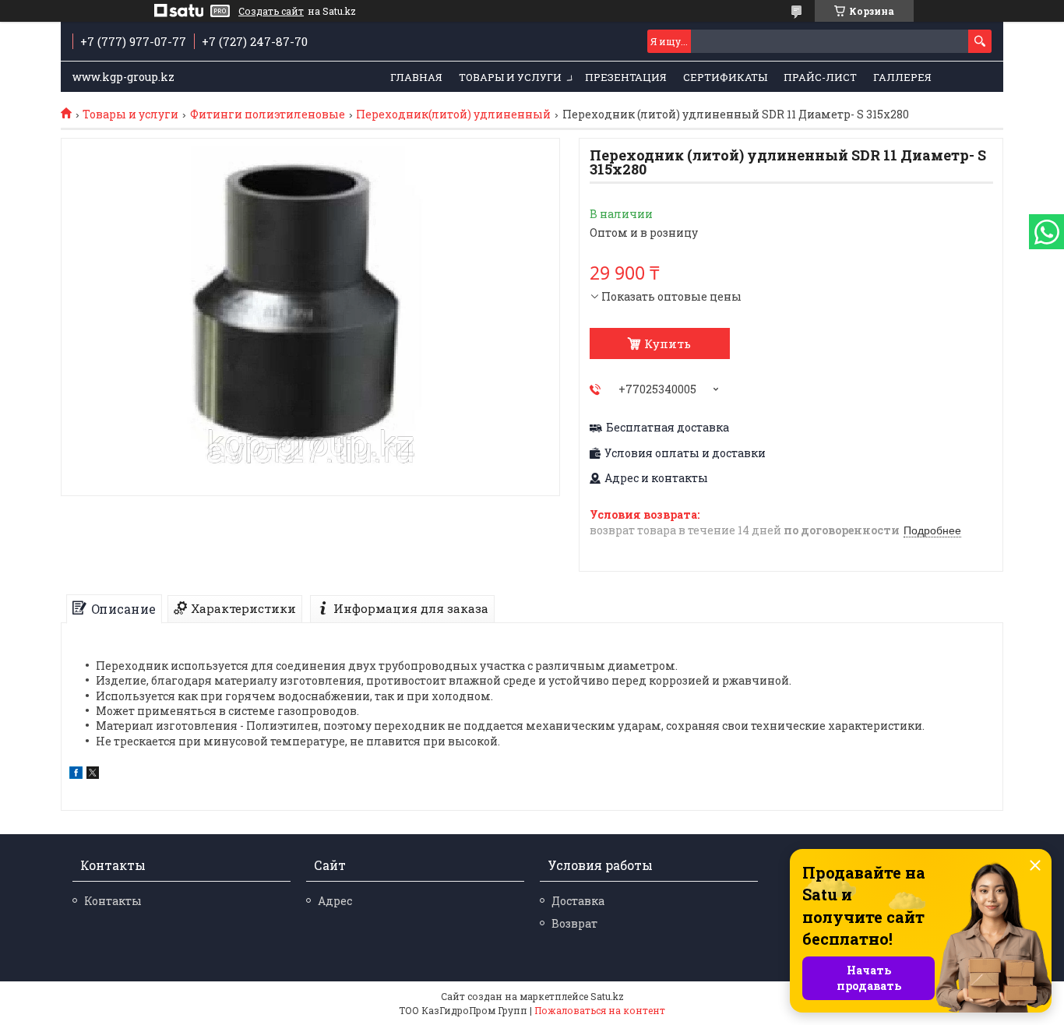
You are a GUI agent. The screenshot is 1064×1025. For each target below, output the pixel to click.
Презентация (626, 77)
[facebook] (76, 774)
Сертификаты (725, 77)
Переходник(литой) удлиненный (453, 114)
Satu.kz (607, 996)
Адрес (335, 900)
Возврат (574, 923)
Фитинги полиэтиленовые (267, 114)
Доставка (577, 900)
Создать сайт (271, 10)
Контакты (113, 900)
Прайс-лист (820, 77)
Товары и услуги (510, 77)
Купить (667, 343)
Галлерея (902, 77)
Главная (416, 77)
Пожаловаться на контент (599, 1010)
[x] (92, 774)
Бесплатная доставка (667, 428)
